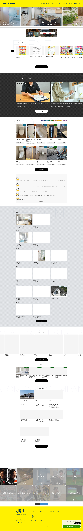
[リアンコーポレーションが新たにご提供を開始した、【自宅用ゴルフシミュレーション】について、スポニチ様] (74, 493)
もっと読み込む (41, 201)
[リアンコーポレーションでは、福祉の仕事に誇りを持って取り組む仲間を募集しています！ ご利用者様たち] (58, 476)
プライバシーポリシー (34, 520)
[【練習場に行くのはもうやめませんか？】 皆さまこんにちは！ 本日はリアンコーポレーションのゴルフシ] (74, 476)
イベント (57, 511)
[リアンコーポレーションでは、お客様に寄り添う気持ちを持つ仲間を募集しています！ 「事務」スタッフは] (58, 493)
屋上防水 (33, 517)
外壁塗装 (33, 516)
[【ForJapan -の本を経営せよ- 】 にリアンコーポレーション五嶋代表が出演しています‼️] (8, 476)
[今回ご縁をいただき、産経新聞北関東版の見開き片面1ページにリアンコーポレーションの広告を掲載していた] (8, 493)
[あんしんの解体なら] (41, 456)
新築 (32, 515)
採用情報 (41, 520)
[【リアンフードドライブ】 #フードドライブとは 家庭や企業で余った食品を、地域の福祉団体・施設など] (41, 493)
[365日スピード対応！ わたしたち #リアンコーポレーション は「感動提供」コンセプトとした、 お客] (41, 476)
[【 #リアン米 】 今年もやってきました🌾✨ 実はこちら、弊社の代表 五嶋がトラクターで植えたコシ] (25, 476)
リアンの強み (33, 511)
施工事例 (41, 511)
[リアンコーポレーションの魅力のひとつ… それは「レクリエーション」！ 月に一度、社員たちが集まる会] (25, 493)
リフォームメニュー (51, 511)
